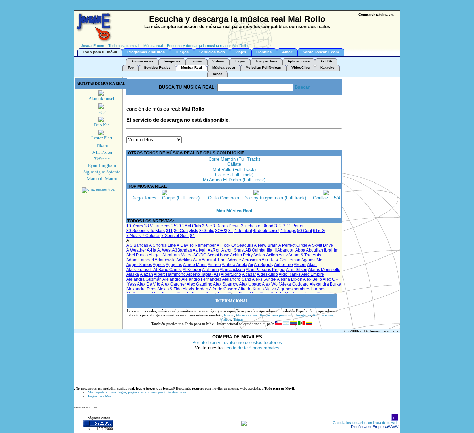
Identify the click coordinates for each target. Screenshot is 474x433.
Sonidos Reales (157, 67)
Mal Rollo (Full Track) (234, 169)
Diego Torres (143, 198)
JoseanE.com (92, 46)
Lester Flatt (101, 138)
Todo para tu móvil (100, 52)
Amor (287, 52)
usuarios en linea (85, 407)
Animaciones (142, 61)
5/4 (337, 198)
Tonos (217, 74)
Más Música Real (234, 210)
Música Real (191, 67)
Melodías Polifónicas (263, 67)
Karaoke (327, 67)
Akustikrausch (102, 98)
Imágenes (172, 61)
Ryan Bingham (102, 165)
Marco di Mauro (102, 178)
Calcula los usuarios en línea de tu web (365, 423)
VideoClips (300, 67)
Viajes (240, 52)
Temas (196, 61)
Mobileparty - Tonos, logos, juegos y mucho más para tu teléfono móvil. (139, 392)
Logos (240, 61)
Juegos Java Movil (101, 396)
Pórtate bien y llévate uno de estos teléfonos (237, 342)
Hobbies (264, 52)
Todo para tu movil (123, 46)
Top (131, 67)
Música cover (223, 67)
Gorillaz (320, 198)
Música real (153, 46)
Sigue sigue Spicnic (101, 172)
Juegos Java (266, 61)
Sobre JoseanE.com (321, 52)
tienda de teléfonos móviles (251, 347)
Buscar (302, 87)
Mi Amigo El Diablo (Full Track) (234, 179)
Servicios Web (212, 52)
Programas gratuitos (146, 52)
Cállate (234, 164)
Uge (102, 111)
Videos (218, 61)
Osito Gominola (223, 198)
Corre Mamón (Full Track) (234, 159)
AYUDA (326, 61)
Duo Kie (102, 124)
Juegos (182, 52)
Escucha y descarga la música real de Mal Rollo (207, 46)
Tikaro (102, 145)
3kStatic (102, 158)
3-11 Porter (102, 152)
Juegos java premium (277, 315)
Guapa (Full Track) (181, 198)
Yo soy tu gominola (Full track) (275, 198)
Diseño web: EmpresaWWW (374, 427)
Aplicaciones (299, 61)
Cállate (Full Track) (234, 174)
